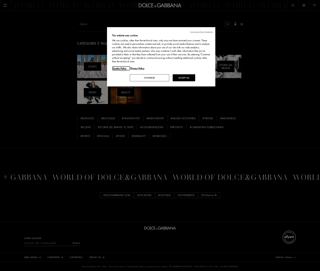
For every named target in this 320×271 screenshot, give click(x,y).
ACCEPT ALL (184, 77)
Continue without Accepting (201, 31)
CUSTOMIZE (149, 77)
